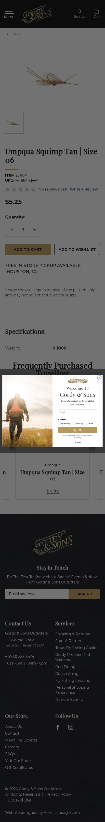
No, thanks (78, 442)
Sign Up (77, 429)
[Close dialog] (100, 378)
